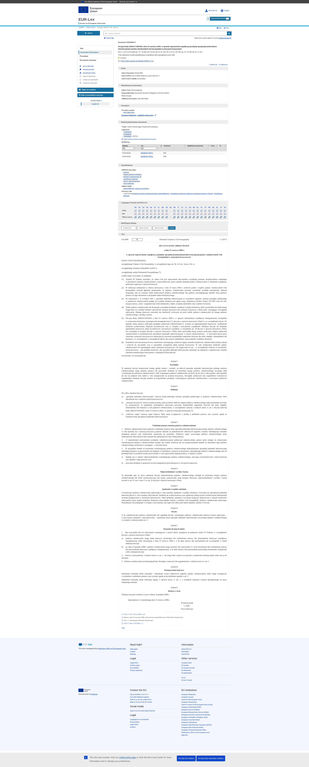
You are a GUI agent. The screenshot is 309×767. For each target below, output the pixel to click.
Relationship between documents (134, 122)
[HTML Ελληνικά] (159, 210)
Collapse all (223, 64)
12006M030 (127, 132)
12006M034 (127, 136)
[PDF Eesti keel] (155, 213)
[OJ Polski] (202, 217)
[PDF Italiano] (178, 213)
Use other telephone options (139, 697)
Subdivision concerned (195, 146)
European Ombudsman (189, 722)
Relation (125, 146)
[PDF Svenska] (225, 213)
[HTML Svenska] (225, 210)
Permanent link (88, 70)
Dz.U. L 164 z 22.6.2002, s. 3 (133, 623)
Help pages (134, 649)
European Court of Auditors (190, 710)
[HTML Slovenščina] (217, 210)
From (212, 146)
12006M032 (127, 134)
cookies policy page (127, 757)
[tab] (173, 68)
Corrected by (126, 153)
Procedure (84, 56)
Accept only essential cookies (210, 758)
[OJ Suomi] (221, 217)
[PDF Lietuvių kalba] (186, 213)
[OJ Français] (167, 217)
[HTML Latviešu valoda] (182, 210)
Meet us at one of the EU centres (141, 702)
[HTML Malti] (194, 210)
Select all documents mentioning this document (139, 139)
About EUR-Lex (186, 649)
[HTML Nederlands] (198, 210)
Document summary (88, 60)
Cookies (133, 727)
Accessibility (134, 668)
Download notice (89, 73)
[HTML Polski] (202, 210)
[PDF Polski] (202, 213)
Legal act (95, 104)
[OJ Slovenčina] (213, 217)
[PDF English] (163, 213)
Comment (167, 146)
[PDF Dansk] (147, 213)
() (156, 268)
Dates (123, 68)
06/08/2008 (95, 101)
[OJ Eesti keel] (155, 217)
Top (123, 628)
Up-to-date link (88, 66)
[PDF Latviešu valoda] (182, 213)
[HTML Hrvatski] (174, 210)
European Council (187, 697)
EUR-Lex (86, 19)
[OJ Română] (209, 217)
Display (171, 228)
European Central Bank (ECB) (191, 707)
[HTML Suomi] (221, 210)
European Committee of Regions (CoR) (194, 717)
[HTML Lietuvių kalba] (186, 210)
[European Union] (84, 690)
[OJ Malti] (194, 217)
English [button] (226, 10)
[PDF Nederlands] (198, 213)
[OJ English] (163, 217)
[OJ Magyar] (190, 217)
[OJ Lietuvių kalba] (186, 217)
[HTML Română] (209, 210)
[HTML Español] (139, 210)
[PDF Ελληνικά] (159, 213)
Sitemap (133, 654)
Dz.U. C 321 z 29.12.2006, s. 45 (134, 614)
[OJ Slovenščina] (217, 217)
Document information (89, 52)
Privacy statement (136, 670)
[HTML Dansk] (147, 210)
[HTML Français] (167, 210)
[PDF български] (135, 213)
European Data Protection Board (192, 727)
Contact (132, 651)
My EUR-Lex (213, 10)
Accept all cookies (186, 758)
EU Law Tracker (186, 680)
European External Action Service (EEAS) (195, 712)
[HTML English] (163, 210)
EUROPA (81, 27)
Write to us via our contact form (140, 699)
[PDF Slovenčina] (213, 213)
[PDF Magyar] (190, 213)
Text (81, 48)
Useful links (185, 654)
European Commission (189, 702)
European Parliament (188, 694)
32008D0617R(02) (147, 156)
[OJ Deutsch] (151, 217)
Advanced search (225, 38)
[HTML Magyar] (190, 210)
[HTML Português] (205, 210)
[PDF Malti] (194, 213)
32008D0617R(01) (147, 153)
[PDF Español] (139, 213)
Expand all (213, 64)
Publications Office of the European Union (112, 648)
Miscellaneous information (131, 85)
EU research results (188, 668)
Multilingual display (128, 223)
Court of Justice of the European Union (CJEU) (197, 705)
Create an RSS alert (90, 83)
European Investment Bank (190, 720)
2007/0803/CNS (128, 112)
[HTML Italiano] (178, 210)
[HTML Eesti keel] (155, 210)
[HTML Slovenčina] (213, 210)
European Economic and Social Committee (195, 715)
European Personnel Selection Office (193, 730)
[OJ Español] (139, 217)
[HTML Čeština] (143, 210)
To (220, 146)
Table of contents (88, 90)
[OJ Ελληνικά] (159, 217)
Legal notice (134, 663)
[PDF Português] (205, 213)
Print (227, 28)
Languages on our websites (139, 719)
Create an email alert (90, 80)
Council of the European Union (191, 699)
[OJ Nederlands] (198, 217)
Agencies (184, 735)
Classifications (127, 165)
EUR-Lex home (91, 27)
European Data (186, 663)
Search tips (110, 38)
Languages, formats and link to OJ (134, 203)
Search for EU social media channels (142, 711)
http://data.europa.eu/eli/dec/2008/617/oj (137, 61)
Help (219, 28)
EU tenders (185, 665)
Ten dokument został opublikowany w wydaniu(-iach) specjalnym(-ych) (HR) (146, 55)
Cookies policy (135, 665)
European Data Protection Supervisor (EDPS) (196, 725)
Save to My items (89, 76)
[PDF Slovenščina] (217, 213)
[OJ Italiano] (178, 217)
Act (142, 146)
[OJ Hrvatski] (174, 217)
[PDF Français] (167, 213)
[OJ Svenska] (225, 217)
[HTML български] (135, 210)
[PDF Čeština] (143, 213)
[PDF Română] (209, 213)
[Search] (229, 33)
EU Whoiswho (186, 670)
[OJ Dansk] (147, 217)
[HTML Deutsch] (151, 210)
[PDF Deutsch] (151, 213)
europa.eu (94, 694)
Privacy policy (134, 722)
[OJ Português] (205, 217)
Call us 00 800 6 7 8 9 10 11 (139, 694)
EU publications (186, 673)
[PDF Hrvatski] (174, 213)
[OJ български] (135, 217)
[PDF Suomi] (221, 213)
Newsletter (185, 651)
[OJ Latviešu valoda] (182, 217)
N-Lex (183, 678)
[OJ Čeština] (143, 217)
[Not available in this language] (170, 210)
